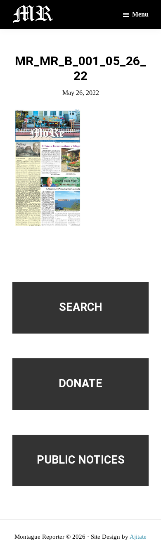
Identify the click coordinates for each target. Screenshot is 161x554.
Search (80, 307)
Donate (80, 383)
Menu (140, 14)
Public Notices (81, 459)
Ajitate (138, 536)
